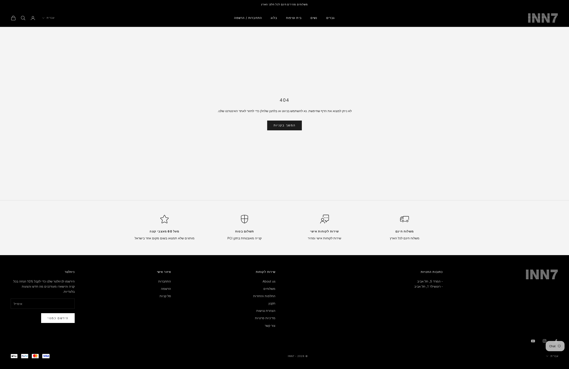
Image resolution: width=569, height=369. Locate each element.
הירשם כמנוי (58, 318)
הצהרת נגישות (265, 311)
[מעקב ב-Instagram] (544, 341)
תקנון (271, 303)
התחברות (164, 281)
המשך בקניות (285, 125)
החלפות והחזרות (264, 296)
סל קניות (165, 296)
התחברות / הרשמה (248, 18)
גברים (330, 18)
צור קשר (270, 325)
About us (268, 281)
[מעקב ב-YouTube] (533, 341)
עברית (50, 18)
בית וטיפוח (294, 18)
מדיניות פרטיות (265, 318)
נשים (314, 18)
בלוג (274, 18)
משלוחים (269, 288)
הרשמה (166, 288)
